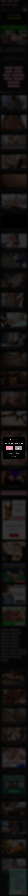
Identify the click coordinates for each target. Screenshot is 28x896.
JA (9, 448)
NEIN (18, 448)
